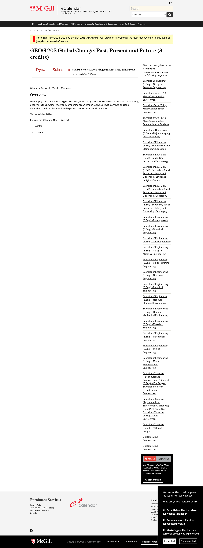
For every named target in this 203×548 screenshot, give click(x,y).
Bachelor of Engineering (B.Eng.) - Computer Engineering (155, 275)
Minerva (81, 69)
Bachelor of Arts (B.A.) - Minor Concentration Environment (155, 96)
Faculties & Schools (45, 24)
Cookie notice (130, 541)
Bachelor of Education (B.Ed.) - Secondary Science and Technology (155, 158)
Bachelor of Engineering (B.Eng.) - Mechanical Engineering (155, 336)
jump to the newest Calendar (52, 41)
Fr (170, 2)
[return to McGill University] (41, 541)
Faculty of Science (61, 88)
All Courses (63, 24)
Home (32, 24)
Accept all (169, 541)
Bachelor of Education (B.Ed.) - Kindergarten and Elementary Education (156, 145)
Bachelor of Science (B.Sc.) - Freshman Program (153, 427)
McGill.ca (34, 30)
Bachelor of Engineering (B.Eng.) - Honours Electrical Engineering (155, 299)
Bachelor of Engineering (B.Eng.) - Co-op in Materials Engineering (155, 250)
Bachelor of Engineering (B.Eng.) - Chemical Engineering (155, 229)
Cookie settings (149, 541)
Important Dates (127, 24)
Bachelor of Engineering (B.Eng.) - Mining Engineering (155, 349)
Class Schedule (153, 479)
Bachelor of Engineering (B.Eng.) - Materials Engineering (155, 324)
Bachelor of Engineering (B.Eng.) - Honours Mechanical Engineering (155, 312)
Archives (141, 24)
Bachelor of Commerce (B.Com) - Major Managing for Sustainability (156, 133)
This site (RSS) (32, 530)
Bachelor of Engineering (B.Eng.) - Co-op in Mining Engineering (156, 262)
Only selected (188, 541)
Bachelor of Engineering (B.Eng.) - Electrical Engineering (155, 287)
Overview (44, 30)
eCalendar (71, 8)
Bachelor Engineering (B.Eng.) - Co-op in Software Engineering (154, 84)
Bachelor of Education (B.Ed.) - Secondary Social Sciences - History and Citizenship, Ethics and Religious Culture (156, 173)
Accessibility (113, 541)
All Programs (76, 24)
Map (51, 508)
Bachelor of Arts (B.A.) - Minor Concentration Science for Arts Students (156, 121)
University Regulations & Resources (101, 24)
